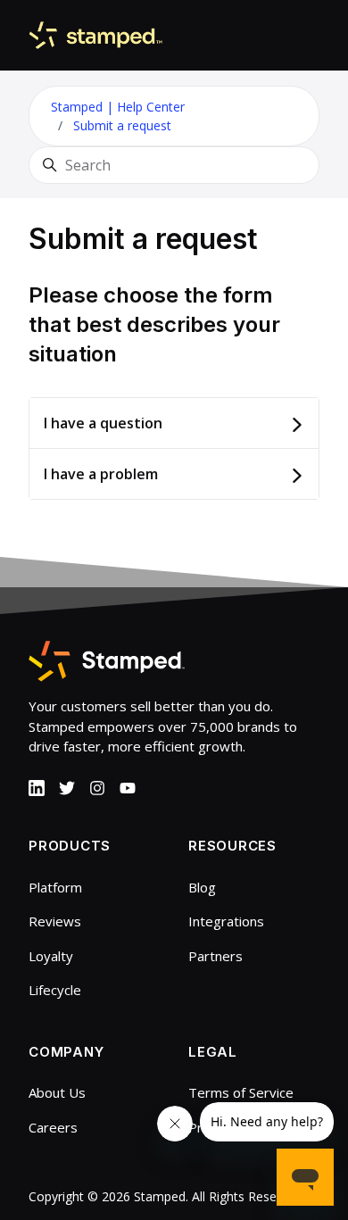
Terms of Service (241, 1092)
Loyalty (51, 956)
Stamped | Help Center (118, 106)
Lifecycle (55, 990)
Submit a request (122, 125)
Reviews (55, 921)
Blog (202, 887)
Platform (55, 887)
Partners (215, 956)
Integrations (226, 921)
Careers (53, 1127)
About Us (57, 1092)
